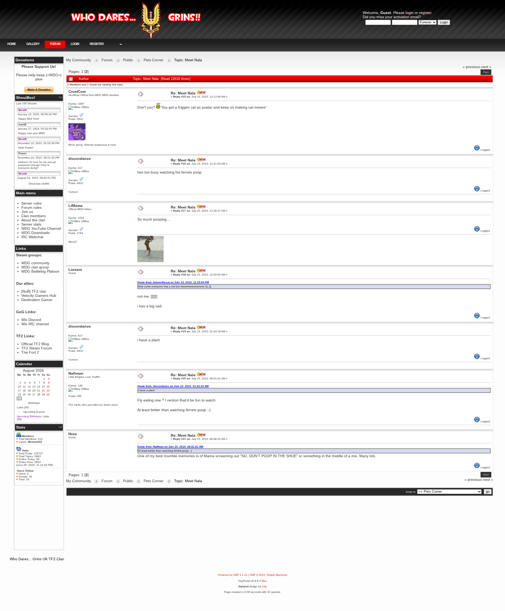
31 (19, 398)
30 (48, 394)
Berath (22, 110)
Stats (20, 427)
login (409, 13)
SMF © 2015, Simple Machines (268, 574)
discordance (79, 158)
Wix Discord (31, 320)
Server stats (31, 224)
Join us (27, 212)
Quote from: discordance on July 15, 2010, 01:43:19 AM (173, 386)
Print (486, 72)
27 (34, 394)
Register (97, 44)
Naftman (75, 373)
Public (128, 60)
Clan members (33, 216)
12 (29, 386)
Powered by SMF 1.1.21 (233, 574)
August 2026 (33, 370)
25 (24, 394)
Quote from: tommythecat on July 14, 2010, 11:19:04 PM (173, 282)
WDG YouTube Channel (41, 228)
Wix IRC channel (35, 324)
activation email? (407, 17)
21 (38, 390)
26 (29, 394)
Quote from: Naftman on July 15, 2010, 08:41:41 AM (170, 446)
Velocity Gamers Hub (38, 295)
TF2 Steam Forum (36, 348)
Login (75, 44)
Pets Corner (154, 60)
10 (19, 386)
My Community (78, 60)
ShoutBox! (25, 97)
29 (43, 394)
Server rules (31, 203)
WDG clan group (35, 267)
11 (24, 386)
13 (34, 386)
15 (43, 386)
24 (19, 394)
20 (34, 390)
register (425, 13)
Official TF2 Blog (35, 344)
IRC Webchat (32, 237)
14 (38, 386)
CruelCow (77, 91)
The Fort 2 (30, 352)
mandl (22, 124)
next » (486, 67)
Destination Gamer (37, 300)
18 (24, 390)
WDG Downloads (35, 233)
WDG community (35, 263)
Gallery (32, 44)
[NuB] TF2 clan (33, 291)
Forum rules (31, 207)
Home (11, 44)
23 (48, 390)
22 (43, 390)
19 (29, 390)
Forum (55, 44)
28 (38, 394)
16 (48, 386)
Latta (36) (23, 407)
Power (22, 153)
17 (19, 390)
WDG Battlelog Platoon (40, 271)
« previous (471, 67)
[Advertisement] (39, 517)
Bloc (264, 580)
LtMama (75, 205)
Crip (264, 586)
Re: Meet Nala (183, 93)
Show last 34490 (39, 183)
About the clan (33, 220)
